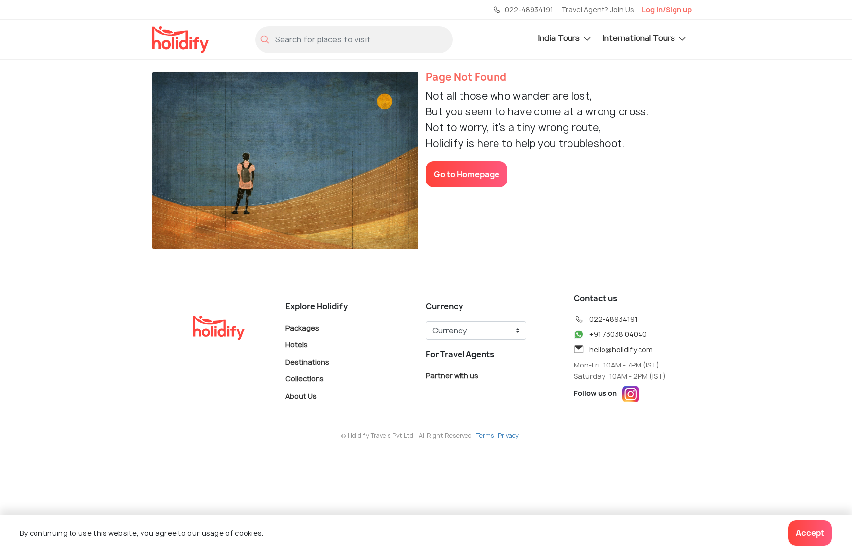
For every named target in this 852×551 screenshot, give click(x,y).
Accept (810, 532)
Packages (302, 327)
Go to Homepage (466, 174)
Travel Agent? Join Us (597, 9)
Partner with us (452, 375)
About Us (301, 395)
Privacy (508, 435)
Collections (304, 378)
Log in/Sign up (667, 9)
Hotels (296, 344)
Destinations (307, 361)
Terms (485, 435)
